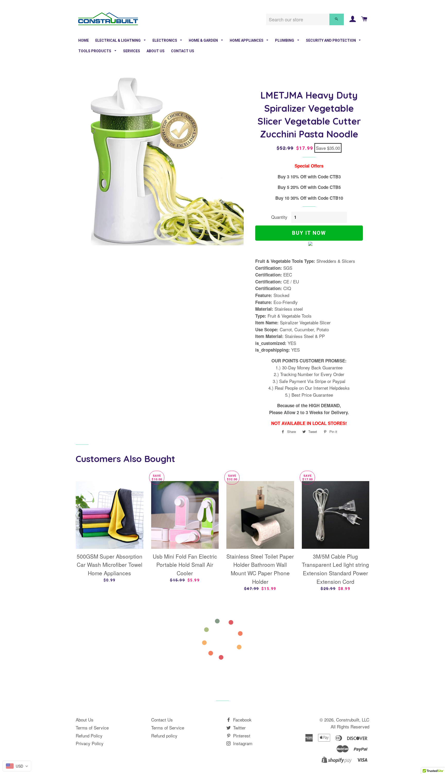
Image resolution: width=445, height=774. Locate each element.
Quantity (279, 217)
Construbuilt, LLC (352, 719)
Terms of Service (92, 727)
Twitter (239, 727)
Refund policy (164, 735)
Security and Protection (331, 40)
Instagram (242, 743)
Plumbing (285, 40)
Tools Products (95, 51)
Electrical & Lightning (118, 40)
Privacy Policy (90, 743)
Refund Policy (89, 735)
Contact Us (182, 51)
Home (83, 40)
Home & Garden (204, 40)
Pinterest (241, 735)
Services (131, 51)
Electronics (165, 40)
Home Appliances (247, 40)
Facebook (242, 719)
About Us (156, 51)
